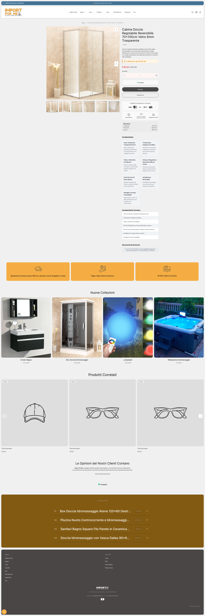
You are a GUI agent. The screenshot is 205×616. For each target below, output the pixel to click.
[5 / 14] (101, 106)
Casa (83, 22)
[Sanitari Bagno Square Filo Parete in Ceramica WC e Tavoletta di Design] (102, 529)
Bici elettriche (9, 574)
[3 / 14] (76, 106)
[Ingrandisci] (116, 29)
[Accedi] (196, 12)
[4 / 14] (89, 106)
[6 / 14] (114, 106)
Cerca (106, 558)
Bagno (7, 561)
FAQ (106, 561)
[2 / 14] (64, 106)
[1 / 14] (52, 106)
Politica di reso (109, 568)
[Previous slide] (50, 63)
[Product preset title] (34, 412)
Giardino (7, 568)
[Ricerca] (192, 12)
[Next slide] (116, 63)
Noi (6, 581)
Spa (6, 571)
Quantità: (124, 71)
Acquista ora (140, 95)
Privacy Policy (109, 564)
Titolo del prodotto (7, 448)
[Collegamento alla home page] (102, 588)
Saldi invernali (9, 558)
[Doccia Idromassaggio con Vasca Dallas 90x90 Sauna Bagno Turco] (102, 538)
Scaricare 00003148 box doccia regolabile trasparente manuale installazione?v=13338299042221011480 (140, 249)
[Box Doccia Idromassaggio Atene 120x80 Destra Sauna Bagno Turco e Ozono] (102, 511)
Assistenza (8, 577)
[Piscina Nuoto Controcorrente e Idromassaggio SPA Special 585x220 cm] (102, 520)
